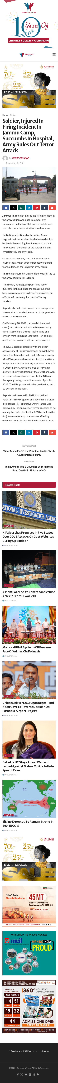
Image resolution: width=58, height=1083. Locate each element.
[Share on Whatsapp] (21, 207)
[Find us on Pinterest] (34, 1074)
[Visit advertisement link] (29, 24)
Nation (13, 115)
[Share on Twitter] (13, 207)
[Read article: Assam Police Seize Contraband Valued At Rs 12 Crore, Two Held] (29, 569)
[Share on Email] (52, 207)
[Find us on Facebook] (18, 1074)
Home (5, 115)
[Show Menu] (54, 54)
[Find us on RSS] (38, 1074)
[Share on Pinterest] (36, 207)
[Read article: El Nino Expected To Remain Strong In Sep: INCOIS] (29, 799)
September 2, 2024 (15, 163)
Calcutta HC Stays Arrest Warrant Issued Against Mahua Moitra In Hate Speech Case (28, 766)
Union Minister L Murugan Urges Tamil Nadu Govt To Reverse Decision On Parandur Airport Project (28, 707)
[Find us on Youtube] (26, 1074)
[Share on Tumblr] (44, 207)
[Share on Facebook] (5, 207)
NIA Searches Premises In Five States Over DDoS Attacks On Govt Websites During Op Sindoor (28, 536)
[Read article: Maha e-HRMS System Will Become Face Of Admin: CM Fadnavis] (29, 625)
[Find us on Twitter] (21, 1074)
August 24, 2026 (10, 545)
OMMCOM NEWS (20, 158)
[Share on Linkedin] (29, 207)
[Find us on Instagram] (30, 1074)
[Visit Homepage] (27, 54)
